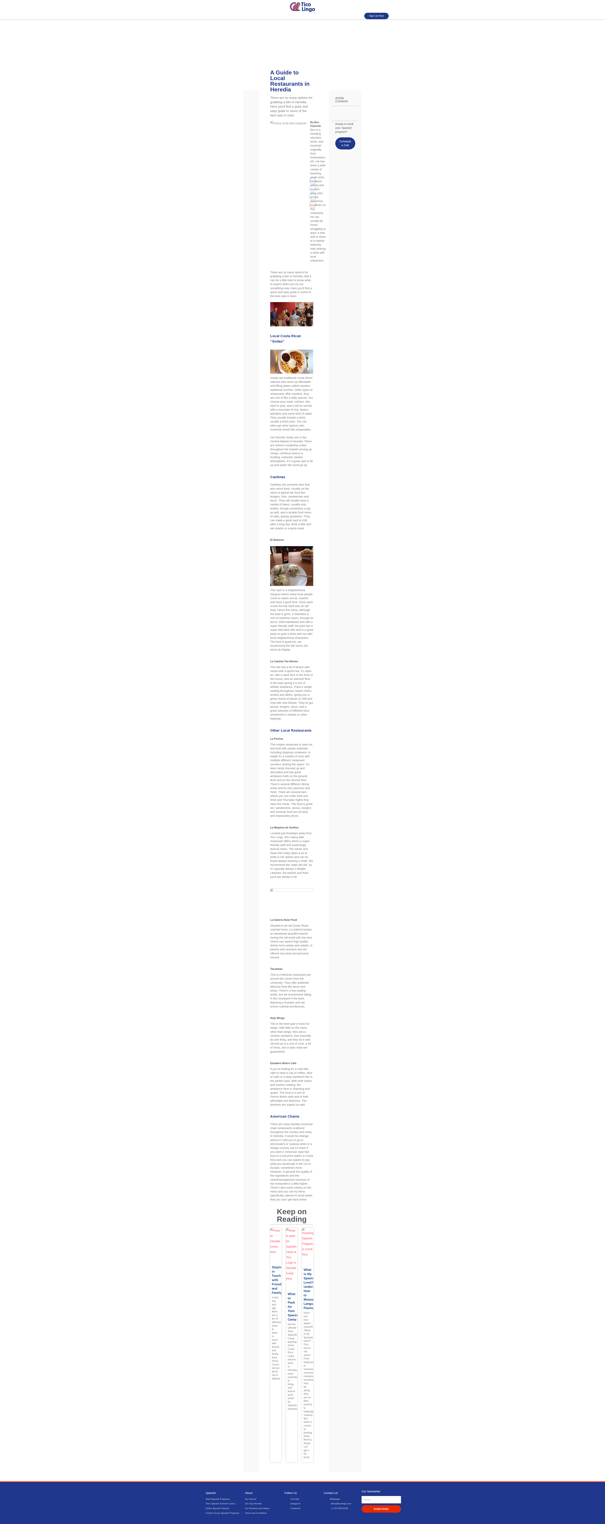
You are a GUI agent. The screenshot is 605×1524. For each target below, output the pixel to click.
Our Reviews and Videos (257, 1508)
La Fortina (276, 738)
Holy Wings (277, 1018)
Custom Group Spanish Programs (222, 1513)
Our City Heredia (253, 1503)
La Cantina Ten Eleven (284, 661)
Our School (250, 1499)
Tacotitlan (276, 968)
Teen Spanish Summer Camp (220, 1503)
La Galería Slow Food (283, 919)
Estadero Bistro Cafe (283, 1063)
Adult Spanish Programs (218, 1499)
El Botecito (277, 539)
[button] (312, 181)
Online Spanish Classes (217, 1508)
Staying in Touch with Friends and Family (277, 1279)
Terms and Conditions (256, 1513)
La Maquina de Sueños (284, 827)
